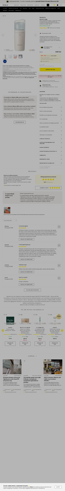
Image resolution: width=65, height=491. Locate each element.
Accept (58, 487)
